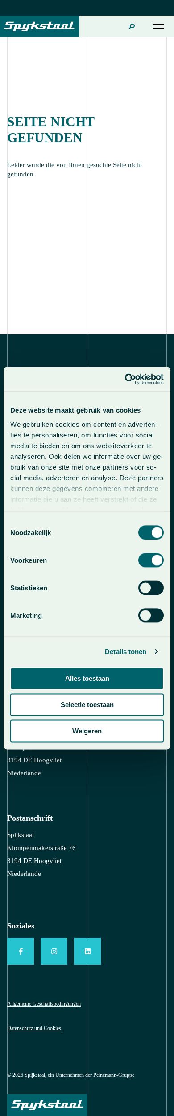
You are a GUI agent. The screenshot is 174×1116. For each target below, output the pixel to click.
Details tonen (125, 651)
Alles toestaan (87, 678)
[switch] (151, 560)
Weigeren (87, 731)
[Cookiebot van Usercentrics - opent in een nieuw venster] (125, 379)
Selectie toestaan (87, 704)
